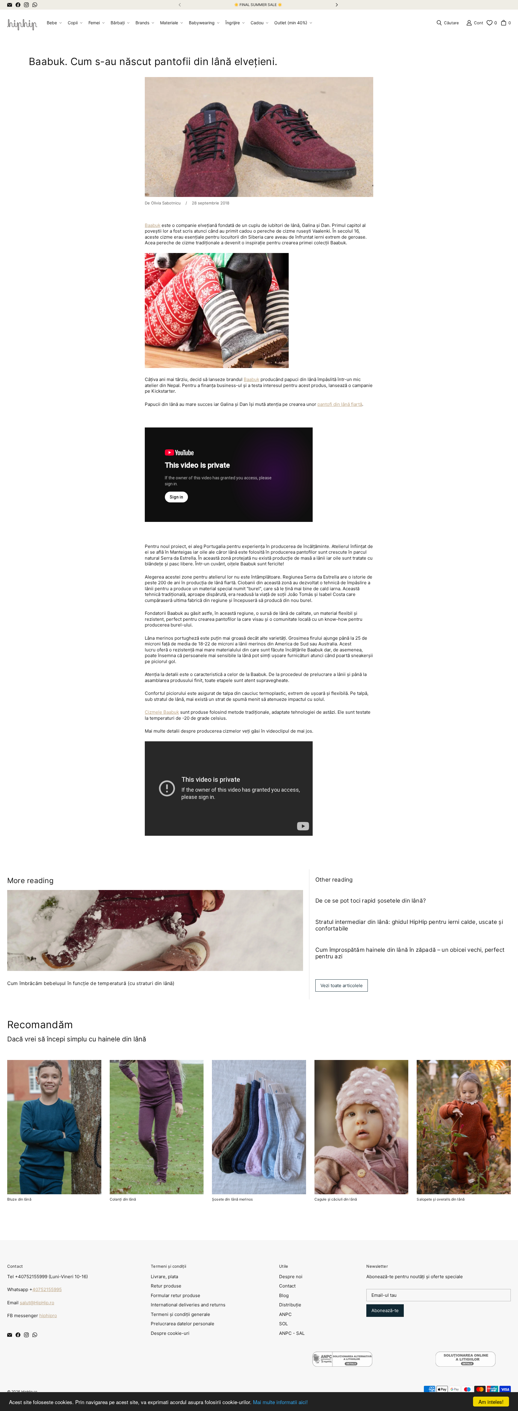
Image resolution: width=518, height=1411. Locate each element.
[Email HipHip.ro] (9, 5)
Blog (284, 1295)
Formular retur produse (175, 1295)
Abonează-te (385, 1310)
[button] (53, 22)
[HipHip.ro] (22, 23)
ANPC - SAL (292, 1333)
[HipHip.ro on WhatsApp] (35, 5)
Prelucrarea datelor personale (182, 1323)
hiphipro (48, 1315)
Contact (287, 1286)
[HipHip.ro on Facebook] (18, 5)
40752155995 (47, 1289)
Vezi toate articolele (341, 985)
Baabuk (152, 225)
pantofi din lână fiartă (339, 404)
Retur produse (166, 1286)
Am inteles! (491, 1401)
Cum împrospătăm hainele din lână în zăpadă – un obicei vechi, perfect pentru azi (410, 953)
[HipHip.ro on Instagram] (26, 5)
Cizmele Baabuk (162, 712)
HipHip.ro (29, 1391)
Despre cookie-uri (170, 1333)
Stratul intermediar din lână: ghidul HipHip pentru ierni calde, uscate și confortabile (409, 925)
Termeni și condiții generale (180, 1314)
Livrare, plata (164, 1276)
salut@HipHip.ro (37, 1302)
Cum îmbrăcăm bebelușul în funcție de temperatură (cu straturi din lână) (90, 983)
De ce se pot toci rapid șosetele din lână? (370, 900)
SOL (283, 1323)
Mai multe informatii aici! (280, 1402)
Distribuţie (290, 1305)
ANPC (285, 1314)
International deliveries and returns (188, 1305)
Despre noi (290, 1276)
